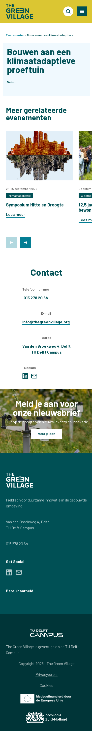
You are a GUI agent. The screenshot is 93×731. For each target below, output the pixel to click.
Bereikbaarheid (19, 590)
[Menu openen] (82, 11)
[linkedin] (25, 376)
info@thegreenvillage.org (46, 321)
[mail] (34, 376)
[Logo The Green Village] (19, 11)
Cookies (46, 685)
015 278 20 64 (17, 543)
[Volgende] (25, 242)
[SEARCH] (68, 11)
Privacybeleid (46, 674)
